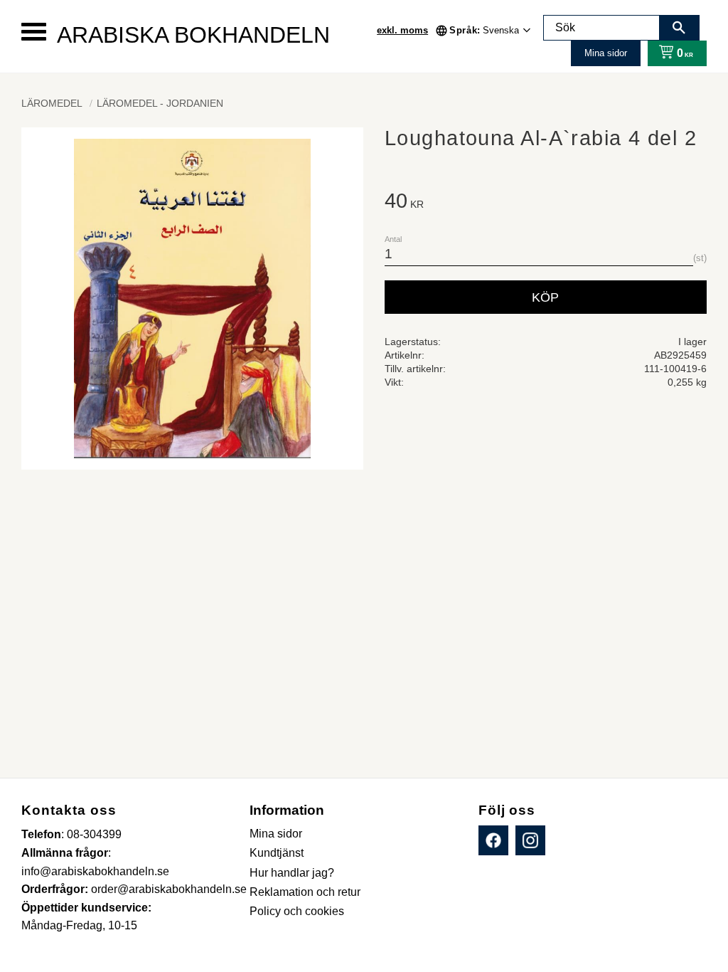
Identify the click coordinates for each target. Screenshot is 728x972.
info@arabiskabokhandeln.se (95, 871)
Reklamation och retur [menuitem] (305, 892)
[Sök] (679, 28)
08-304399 (94, 834)
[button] (33, 31)
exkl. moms (402, 30)
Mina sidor (605, 53)
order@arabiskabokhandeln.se (169, 889)
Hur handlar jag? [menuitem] (292, 873)
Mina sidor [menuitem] (276, 834)
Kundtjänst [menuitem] (277, 853)
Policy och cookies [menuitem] (297, 911)
